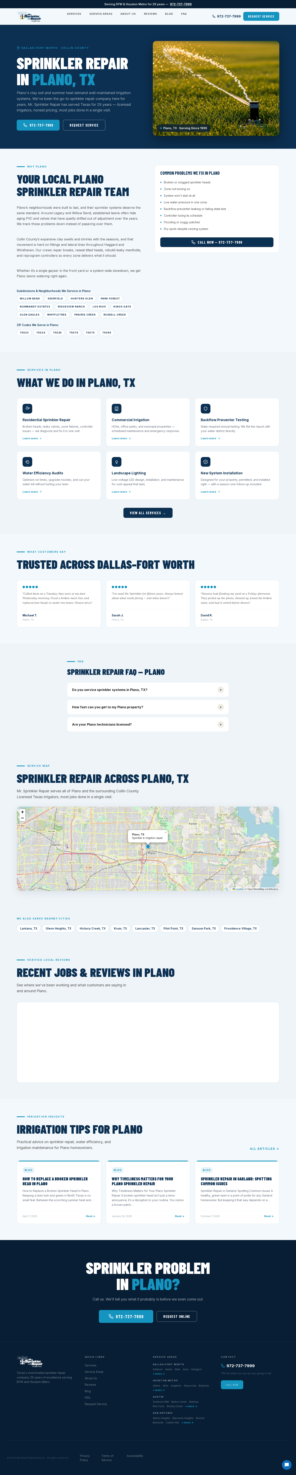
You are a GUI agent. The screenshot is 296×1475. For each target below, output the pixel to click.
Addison (158, 1369)
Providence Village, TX (240, 928)
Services (74, 13)
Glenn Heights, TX (58, 928)
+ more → (159, 1373)
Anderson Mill (161, 1401)
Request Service (261, 16)
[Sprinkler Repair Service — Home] (29, 16)
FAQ (183, 13)
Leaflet (239, 889)
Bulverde (158, 1422)
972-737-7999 (181, 4)
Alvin (165, 1385)
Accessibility (135, 1455)
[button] (148, 846)
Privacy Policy (85, 1458)
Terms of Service (107, 1458)
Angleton (176, 1385)
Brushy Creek (175, 1406)
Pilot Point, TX (173, 928)
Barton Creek (179, 1401)
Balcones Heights (183, 1418)
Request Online (176, 1316)
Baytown (204, 1385)
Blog (169, 13)
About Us (128, 13)
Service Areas (100, 13)
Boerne (200, 1418)
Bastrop (194, 1401)
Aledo (168, 1369)
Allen (177, 1369)
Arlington (196, 1369)
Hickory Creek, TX (93, 928)
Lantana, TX (28, 928)
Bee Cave (159, 1406)
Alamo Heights (161, 1418)
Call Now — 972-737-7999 (220, 242)
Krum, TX (120, 928)
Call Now (232, 1384)
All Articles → (264, 1148)
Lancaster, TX (145, 928)
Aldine (156, 1385)
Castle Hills (172, 1422)
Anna (186, 1369)
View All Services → (148, 513)
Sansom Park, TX (204, 928)
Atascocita (190, 1385)
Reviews (150, 13)
